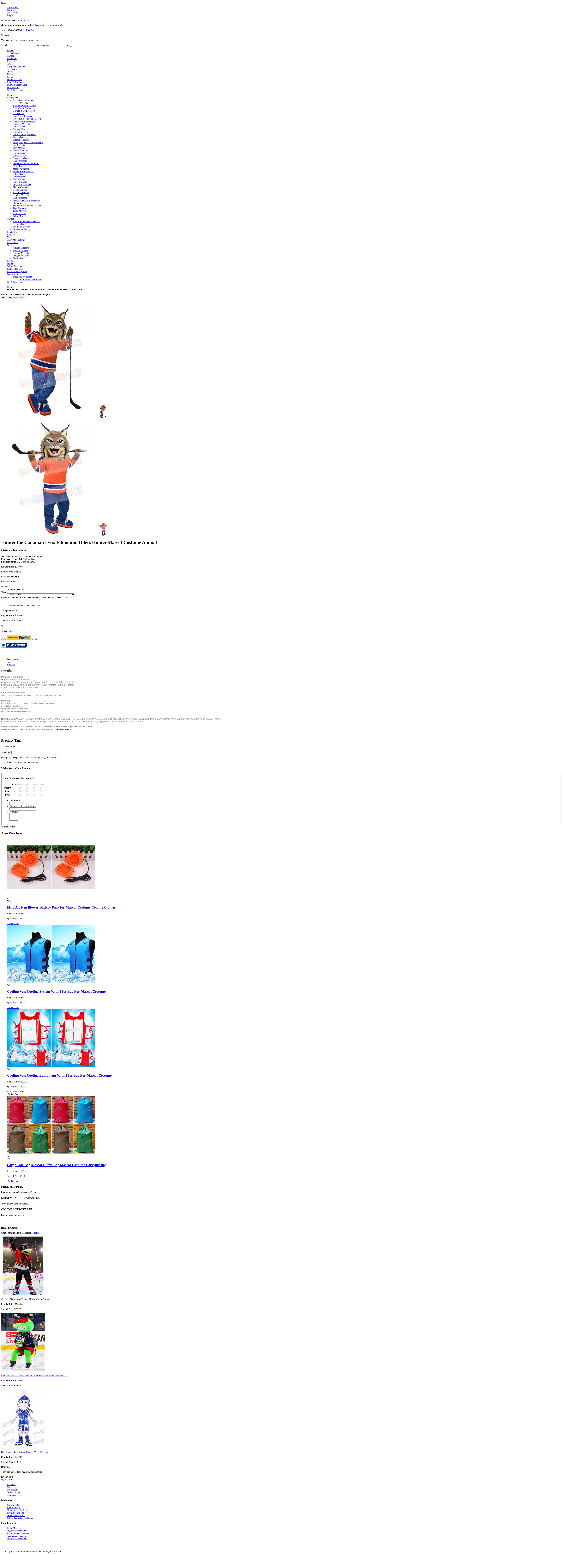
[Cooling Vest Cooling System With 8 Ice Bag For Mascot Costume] (51, 982)
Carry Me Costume (16, 66)
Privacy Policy (13, 1505)
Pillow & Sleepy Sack (17, 85)
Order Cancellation (16, 1515)
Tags (9, 662)
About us (11, 1484)
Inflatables (12, 58)
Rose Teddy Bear (15, 82)
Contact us (12, 1487)
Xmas (9, 63)
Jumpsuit (11, 61)
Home (10, 287)
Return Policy (13, 1507)
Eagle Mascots (13, 1528)
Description (12, 659)
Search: (4, 45)
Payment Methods (15, 1513)
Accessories (12, 69)
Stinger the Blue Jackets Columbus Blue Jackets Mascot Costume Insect (34, 1375)
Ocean (10, 71)
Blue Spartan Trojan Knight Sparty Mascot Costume (25, 1452)
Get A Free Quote (15, 282)
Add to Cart (13, 923)
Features (13, 87)
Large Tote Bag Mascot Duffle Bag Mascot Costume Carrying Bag (57, 1165)
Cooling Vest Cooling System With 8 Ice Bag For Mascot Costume (56, 991)
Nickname (14, 800)
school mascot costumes (18, 1533)
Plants (10, 74)
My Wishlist (12, 12)
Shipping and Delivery (17, 1510)
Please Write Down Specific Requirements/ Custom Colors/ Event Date (34, 597)
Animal (13, 53)
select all (36, 1233)
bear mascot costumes (17, 1536)
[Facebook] (1, 1546)
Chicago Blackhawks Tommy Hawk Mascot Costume (26, 1299)
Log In (10, 15)
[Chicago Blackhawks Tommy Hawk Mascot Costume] (23, 1294)
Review (13, 812)
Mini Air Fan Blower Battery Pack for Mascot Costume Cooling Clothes (61, 907)
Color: (4, 586)
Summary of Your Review (22, 806)
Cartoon (10, 56)
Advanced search (15, 1495)
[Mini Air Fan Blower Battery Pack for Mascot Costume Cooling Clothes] (51, 896)
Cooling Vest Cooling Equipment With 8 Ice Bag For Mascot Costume (59, 1075)
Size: (4, 592)
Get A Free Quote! (28, 30)
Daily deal (12, 10)
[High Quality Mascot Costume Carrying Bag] (51, 1153)
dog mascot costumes (17, 1530)
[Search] (70, 46)
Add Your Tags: (8, 746)
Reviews (11, 664)
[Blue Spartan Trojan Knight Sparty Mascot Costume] (23, 1447)
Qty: (3, 625)
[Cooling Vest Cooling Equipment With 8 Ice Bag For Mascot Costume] (51, 1066)
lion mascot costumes (17, 1538)
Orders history (13, 1492)
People (10, 77)
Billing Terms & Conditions (20, 1518)
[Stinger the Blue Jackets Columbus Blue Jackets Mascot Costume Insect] (23, 1370)
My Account (13, 7)
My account (12, 1489)
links (3, 2)
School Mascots (14, 79)
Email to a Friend (9, 581)
